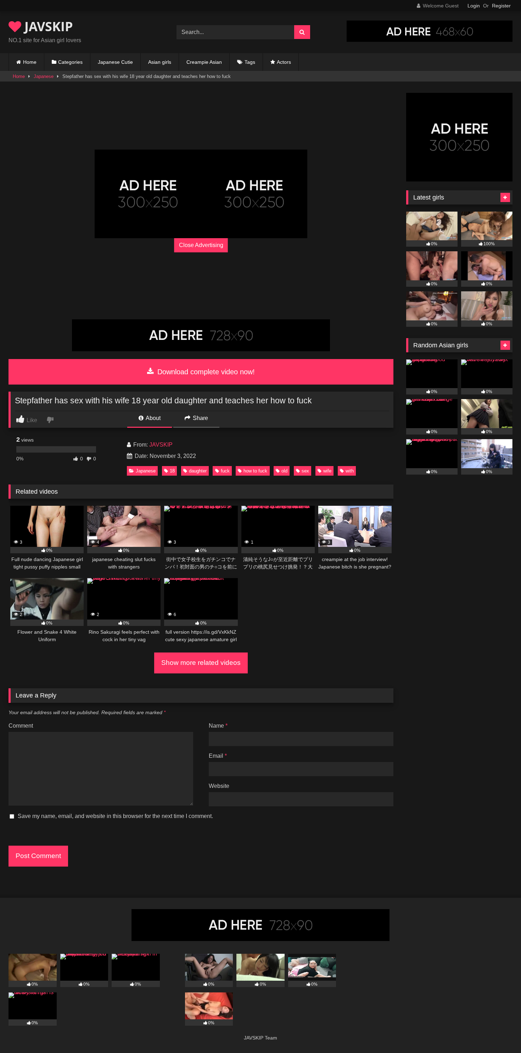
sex (305, 471)
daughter (198, 471)
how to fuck (255, 471)
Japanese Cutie (115, 62)
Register (501, 6)
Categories (70, 62)
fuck (225, 471)
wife (327, 471)
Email (218, 756)
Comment (21, 726)
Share (199, 418)
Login (473, 6)
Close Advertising (201, 245)
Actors (284, 62)
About (153, 418)
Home (30, 62)
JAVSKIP (47, 26)
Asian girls (159, 62)
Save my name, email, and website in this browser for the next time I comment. (115, 816)
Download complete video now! (205, 372)
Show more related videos (201, 662)
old (284, 471)
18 (172, 471)
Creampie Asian (204, 62)
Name (218, 726)
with (350, 471)
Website (219, 786)
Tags (250, 62)
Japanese (44, 76)
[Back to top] (499, 1032)
